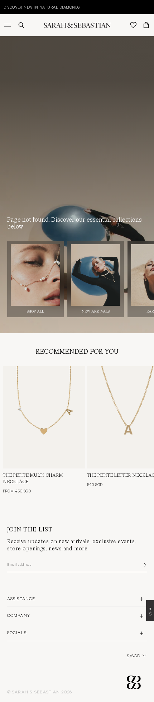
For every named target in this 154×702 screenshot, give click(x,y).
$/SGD (133, 655)
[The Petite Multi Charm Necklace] (44, 417)
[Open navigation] (8, 25)
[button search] (21, 25)
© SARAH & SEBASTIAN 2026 (39, 691)
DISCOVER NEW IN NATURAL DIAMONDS (42, 7)
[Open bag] (146, 25)
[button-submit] (144, 564)
